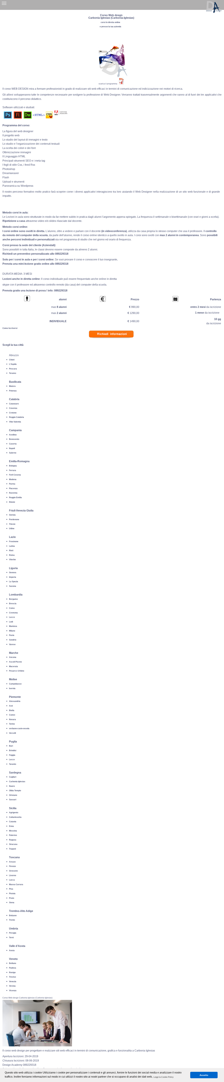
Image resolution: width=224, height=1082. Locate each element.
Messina (13, 831)
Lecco (12, 617)
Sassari (12, 799)
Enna (11, 826)
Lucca (12, 880)
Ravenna (13, 493)
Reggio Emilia (15, 497)
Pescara (13, 369)
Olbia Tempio (15, 790)
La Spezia (13, 581)
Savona (12, 586)
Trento (12, 920)
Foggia (12, 755)
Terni (11, 937)
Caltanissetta (15, 817)
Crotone (13, 413)
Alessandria (14, 701)
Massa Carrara (16, 884)
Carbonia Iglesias (17, 781)
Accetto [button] (204, 1075)
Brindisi (12, 750)
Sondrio (12, 640)
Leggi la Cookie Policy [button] (163, 1077)
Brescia (12, 603)
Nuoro (12, 786)
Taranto (12, 764)
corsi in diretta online (110, 22)
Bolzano (13, 915)
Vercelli (12, 733)
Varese (12, 644)
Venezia (12, 981)
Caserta (13, 444)
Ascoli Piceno (15, 662)
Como (12, 608)
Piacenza (13, 488)
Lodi (11, 622)
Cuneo (12, 715)
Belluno (12, 963)
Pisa (11, 889)
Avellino (13, 435)
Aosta (12, 950)
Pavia (11, 635)
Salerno (12, 453)
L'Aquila (13, 364)
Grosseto (13, 871)
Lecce (12, 759)
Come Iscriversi (9, 328)
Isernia (12, 688)
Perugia (12, 933)
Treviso (12, 977)
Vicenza (12, 990)
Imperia (12, 577)
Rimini (12, 502)
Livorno (12, 875)
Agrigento (13, 812)
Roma (12, 555)
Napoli (12, 448)
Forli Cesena (15, 475)
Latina (12, 546)
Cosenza (13, 408)
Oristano (13, 795)
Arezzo (12, 862)
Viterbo (12, 559)
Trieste (12, 524)
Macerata (13, 666)
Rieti (11, 550)
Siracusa (13, 844)
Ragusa (12, 840)
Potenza (13, 391)
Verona (12, 986)
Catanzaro (14, 404)
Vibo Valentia (15, 422)
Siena (11, 902)
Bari (11, 746)
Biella (11, 710)
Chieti (11, 360)
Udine (11, 528)
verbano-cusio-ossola (19, 728)
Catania (12, 821)
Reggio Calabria (16, 417)
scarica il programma (108, 84)
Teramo (12, 373)
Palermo (13, 835)
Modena (12, 479)
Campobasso (15, 684)
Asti (11, 706)
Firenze (12, 866)
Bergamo (13, 599)
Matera (12, 386)
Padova (12, 968)
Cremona (13, 613)
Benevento (14, 439)
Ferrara (12, 470)
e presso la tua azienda (110, 26)
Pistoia (12, 893)
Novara (12, 719)
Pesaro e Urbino (16, 671)
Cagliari (12, 777)
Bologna (13, 466)
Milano (12, 631)
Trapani (12, 849)
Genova (12, 572)
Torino (12, 724)
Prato (11, 898)
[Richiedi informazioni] (111, 341)
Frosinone (13, 541)
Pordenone (14, 519)
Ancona (12, 657)
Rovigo (12, 972)
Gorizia (12, 515)
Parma (12, 484)
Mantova (13, 626)
